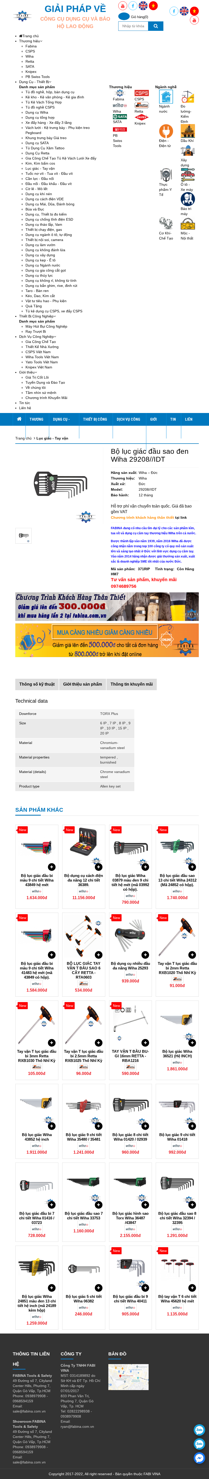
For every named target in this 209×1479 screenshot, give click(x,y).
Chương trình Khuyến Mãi (46, 398)
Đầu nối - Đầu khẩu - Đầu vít (48, 184)
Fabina (31, 46)
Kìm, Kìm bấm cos (40, 163)
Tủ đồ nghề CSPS (40, 107)
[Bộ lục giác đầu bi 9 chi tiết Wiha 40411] (130, 1269)
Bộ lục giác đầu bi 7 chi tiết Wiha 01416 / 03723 (36, 1218)
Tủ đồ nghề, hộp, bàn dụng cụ (49, 92)
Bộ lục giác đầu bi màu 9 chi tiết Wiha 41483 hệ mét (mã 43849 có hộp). (37, 970)
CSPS (30, 51)
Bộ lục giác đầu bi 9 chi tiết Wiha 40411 (130, 1298)
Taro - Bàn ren (37, 291)
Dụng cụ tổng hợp (40, 117)
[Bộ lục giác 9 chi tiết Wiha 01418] (177, 1107)
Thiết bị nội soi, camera (44, 240)
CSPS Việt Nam (38, 352)
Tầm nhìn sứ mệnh (40, 393)
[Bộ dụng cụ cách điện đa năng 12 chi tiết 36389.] (83, 848)
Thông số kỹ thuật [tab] (37, 684)
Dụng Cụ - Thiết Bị (34, 82)
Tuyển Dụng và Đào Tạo (45, 382)
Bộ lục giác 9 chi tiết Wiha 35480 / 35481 (84, 1136)
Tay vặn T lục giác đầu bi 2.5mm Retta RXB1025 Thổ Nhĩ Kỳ (83, 1056)
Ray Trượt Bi (35, 331)
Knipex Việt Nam (38, 367)
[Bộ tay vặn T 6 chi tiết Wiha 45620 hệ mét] (177, 1269)
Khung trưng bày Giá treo (46, 138)
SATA (29, 66)
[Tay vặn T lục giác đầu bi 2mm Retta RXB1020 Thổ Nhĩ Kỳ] (177, 936)
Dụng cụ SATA (37, 143)
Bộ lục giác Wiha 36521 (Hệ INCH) (177, 1053)
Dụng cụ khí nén (38, 194)
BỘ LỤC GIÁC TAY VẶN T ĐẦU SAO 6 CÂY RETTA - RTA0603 (83, 970)
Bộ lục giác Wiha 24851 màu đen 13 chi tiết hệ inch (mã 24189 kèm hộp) (37, 1303)
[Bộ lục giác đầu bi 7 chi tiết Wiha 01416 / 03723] (37, 1186)
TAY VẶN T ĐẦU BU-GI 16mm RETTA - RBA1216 (130, 1056)
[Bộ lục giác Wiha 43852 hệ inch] (37, 1107)
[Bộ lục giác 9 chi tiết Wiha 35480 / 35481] (83, 1107)
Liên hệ (25, 408)
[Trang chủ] (19, 419)
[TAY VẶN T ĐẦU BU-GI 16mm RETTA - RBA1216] (130, 1024)
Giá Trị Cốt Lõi (37, 377)
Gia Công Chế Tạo (40, 342)
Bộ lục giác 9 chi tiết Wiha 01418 (177, 1136)
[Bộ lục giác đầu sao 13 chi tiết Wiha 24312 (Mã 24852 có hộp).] (177, 848)
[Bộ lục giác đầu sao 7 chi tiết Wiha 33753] (83, 1186)
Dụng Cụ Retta (37, 153)
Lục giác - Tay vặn (40, 168)
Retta (29, 61)
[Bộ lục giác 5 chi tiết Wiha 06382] (83, 1269)
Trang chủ (30, 36)
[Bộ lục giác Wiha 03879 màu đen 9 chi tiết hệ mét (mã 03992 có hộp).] (130, 848)
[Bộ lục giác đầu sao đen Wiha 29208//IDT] (23, 535)
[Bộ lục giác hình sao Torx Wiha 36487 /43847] (130, 1186)
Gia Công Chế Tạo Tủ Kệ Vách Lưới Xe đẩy (60, 158)
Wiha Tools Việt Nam (42, 357)
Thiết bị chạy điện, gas (43, 230)
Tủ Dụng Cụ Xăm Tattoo (44, 148)
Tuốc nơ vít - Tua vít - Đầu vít (49, 173)
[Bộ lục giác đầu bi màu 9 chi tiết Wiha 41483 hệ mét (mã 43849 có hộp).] (37, 936)
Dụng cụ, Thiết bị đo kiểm (46, 214)
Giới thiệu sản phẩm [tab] (82, 684)
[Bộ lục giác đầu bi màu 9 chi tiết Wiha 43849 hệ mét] (37, 848)
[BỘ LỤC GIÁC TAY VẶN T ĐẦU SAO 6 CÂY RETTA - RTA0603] (83, 936)
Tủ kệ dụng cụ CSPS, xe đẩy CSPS (53, 311)
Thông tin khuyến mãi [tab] (132, 684)
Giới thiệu (27, 372)
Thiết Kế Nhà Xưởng (42, 347)
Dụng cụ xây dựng (40, 255)
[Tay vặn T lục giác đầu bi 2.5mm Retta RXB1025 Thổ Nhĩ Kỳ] (83, 1024)
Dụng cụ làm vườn (40, 245)
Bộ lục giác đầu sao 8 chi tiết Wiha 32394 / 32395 (177, 1218)
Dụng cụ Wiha (36, 112)
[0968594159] (199, 1444)
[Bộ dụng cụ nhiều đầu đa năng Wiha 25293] (130, 936)
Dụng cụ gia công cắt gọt (45, 270)
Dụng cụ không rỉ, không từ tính (50, 280)
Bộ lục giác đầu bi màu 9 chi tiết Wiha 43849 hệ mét (37, 880)
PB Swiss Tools (37, 77)
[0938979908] (199, 1430)
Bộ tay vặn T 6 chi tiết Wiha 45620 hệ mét (177, 1298)
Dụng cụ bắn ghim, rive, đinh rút (51, 286)
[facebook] (199, 1458)
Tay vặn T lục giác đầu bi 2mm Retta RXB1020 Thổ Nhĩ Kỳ (177, 968)
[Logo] (22, 16)
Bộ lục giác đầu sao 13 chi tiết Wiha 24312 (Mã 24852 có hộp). (177, 880)
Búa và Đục (34, 209)
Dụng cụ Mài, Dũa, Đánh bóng (49, 204)
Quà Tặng (33, 306)
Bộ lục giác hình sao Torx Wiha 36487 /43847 (130, 1218)
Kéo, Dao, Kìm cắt (40, 296)
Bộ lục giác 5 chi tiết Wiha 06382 (84, 1298)
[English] (143, 5)
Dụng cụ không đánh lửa (45, 250)
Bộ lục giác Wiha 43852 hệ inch (37, 1136)
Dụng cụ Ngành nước (42, 265)
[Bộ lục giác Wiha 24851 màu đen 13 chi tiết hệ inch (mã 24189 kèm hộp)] (37, 1269)
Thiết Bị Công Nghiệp (36, 316)
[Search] (155, 26)
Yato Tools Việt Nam (41, 362)
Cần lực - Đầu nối (39, 179)
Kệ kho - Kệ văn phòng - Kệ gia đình (54, 97)
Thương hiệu (29, 41)
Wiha (29, 56)
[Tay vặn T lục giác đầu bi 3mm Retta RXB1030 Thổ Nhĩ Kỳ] (37, 1024)
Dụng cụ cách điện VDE (44, 199)
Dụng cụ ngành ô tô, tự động (48, 235)
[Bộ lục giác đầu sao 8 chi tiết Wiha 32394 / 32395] (177, 1186)
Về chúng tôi (35, 387)
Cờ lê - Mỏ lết (36, 189)
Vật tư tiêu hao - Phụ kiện (46, 301)
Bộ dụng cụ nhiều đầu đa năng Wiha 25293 (130, 965)
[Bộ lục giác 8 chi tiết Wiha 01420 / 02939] (130, 1107)
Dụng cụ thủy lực (39, 275)
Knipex (30, 72)
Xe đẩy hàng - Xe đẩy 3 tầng (48, 123)
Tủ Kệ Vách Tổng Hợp (43, 102)
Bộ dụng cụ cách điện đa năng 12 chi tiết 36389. (83, 880)
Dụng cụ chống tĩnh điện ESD (49, 219)
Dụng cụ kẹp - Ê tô (40, 260)
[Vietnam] (153, 5)
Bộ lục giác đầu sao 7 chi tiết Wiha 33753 (84, 1215)
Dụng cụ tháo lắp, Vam (43, 224)
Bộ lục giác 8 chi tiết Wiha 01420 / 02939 (130, 1136)
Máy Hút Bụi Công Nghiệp (46, 326)
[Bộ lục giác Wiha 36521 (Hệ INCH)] (177, 1024)
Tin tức (24, 403)
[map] (128, 1377)
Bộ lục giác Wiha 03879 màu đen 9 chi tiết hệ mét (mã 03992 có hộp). (130, 882)
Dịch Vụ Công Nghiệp (36, 337)
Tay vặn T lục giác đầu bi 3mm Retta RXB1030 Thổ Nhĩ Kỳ (36, 1056)
